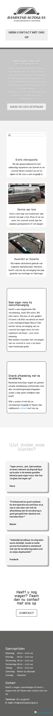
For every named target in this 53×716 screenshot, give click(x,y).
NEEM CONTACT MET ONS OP (27, 34)
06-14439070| (22, 699)
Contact (26, 613)
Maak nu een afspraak (26, 107)
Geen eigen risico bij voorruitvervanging (26, 62)
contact (23, 408)
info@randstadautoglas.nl (26, 703)
